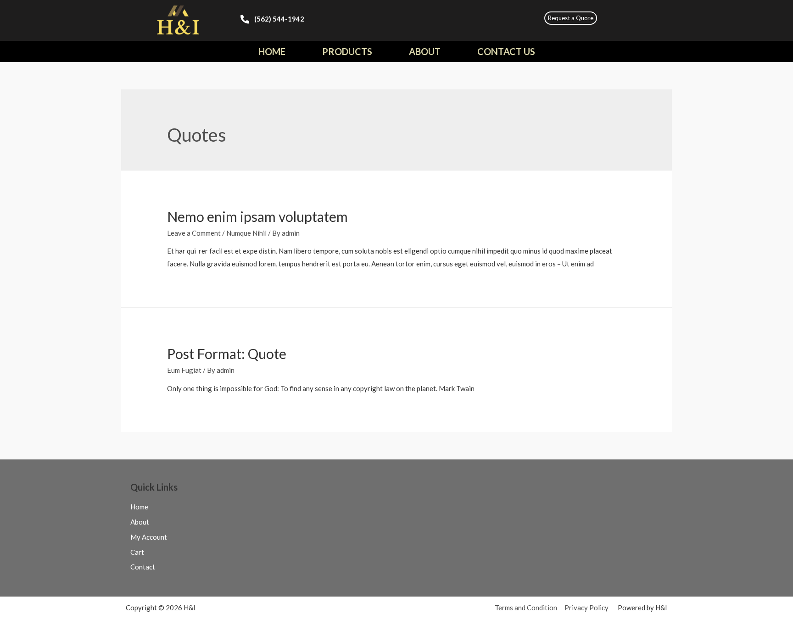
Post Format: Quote (226, 353)
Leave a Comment (194, 233)
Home (271, 51)
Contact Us (506, 51)
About (425, 51)
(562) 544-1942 (279, 19)
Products (347, 51)
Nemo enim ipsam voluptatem (257, 216)
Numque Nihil (246, 233)
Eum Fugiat (184, 370)
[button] (570, 18)
